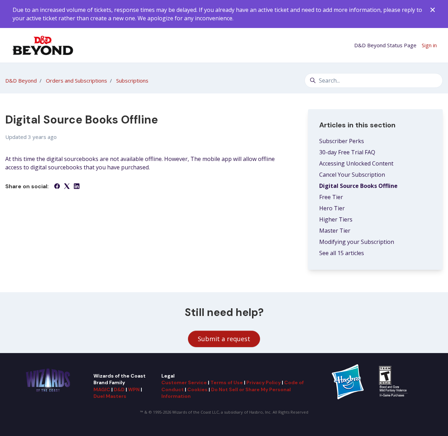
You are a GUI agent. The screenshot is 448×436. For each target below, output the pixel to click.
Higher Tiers (335, 219)
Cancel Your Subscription (352, 174)
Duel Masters (109, 396)
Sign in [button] (429, 45)
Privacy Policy (263, 382)
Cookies (197, 389)
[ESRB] (394, 381)
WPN (134, 389)
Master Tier (334, 230)
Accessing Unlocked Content (356, 163)
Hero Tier (332, 208)
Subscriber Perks (341, 141)
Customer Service (184, 382)
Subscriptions (132, 80)
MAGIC (101, 389)
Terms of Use (226, 382)
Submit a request (224, 339)
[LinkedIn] (76, 187)
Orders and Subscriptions (76, 80)
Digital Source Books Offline (358, 186)
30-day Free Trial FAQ (347, 152)
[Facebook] (57, 187)
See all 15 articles (341, 253)
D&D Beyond (21, 80)
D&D (119, 389)
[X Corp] (67, 187)
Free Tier (331, 197)
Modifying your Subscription (356, 242)
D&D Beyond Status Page (385, 45)
